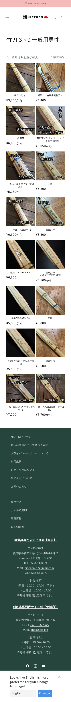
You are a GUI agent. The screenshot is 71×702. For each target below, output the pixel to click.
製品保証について (21, 478)
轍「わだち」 (21, 95)
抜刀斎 (20, 138)
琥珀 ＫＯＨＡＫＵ (20, 272)
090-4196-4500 (39, 624)
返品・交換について (23, 469)
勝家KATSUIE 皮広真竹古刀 (20, 362)
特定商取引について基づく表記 (29, 445)
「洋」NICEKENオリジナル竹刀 (50, 408)
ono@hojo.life (39, 629)
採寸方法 (16, 501)
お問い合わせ (19, 486)
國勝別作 (50, 229)
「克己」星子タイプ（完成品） (20, 185)
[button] (7, 17)
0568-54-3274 (38, 563)
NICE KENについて (22, 436)
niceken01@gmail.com (39, 568)
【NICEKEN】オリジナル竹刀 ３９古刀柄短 (50, 140)
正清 (50, 184)
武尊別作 (50, 361)
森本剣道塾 (17, 526)
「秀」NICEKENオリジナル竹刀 (20, 408)
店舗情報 (16, 518)
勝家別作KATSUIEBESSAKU (50, 274)
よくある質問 (19, 510)
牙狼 (50, 318)
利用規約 (16, 461)
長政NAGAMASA (20, 318)
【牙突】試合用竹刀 (20, 229)
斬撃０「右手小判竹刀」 (50, 95)
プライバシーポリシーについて (29, 453)
